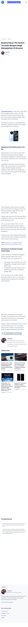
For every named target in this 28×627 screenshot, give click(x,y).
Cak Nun (10, 590)
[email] (20, 333)
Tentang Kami (4, 611)
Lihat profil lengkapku (7, 602)
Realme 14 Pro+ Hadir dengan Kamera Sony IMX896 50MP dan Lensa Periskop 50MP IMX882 (6, 365)
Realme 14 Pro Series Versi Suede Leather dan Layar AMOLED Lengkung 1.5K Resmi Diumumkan (19, 365)
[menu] (2, 2)
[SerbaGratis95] (14, 2)
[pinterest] (17, 333)
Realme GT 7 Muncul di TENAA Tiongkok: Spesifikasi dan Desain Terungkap (20, 385)
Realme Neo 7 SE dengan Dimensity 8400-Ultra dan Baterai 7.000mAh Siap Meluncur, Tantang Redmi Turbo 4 (7, 386)
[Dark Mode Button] (26, 2)
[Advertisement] (14, 21)
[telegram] (14, 333)
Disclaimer (3, 615)
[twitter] (8, 333)
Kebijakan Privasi (5, 613)
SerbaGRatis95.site (7, 111)
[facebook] (5, 333)
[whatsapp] (11, 333)
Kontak (3, 617)
